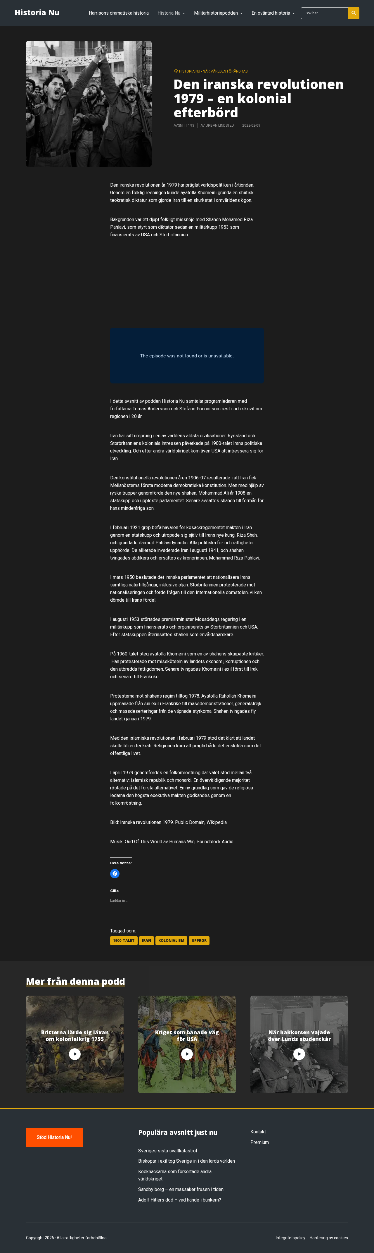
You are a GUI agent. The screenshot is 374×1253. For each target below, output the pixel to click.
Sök (353, 13)
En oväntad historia (271, 13)
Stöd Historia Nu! (54, 1137)
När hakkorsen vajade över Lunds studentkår (299, 1035)
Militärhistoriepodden (216, 13)
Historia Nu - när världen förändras (213, 71)
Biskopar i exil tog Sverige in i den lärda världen (186, 1161)
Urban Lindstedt (221, 125)
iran (146, 940)
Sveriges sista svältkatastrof (168, 1151)
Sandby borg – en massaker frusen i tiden (181, 1189)
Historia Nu (37, 12)
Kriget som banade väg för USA (187, 1035)
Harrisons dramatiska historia (119, 13)
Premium (259, 1142)
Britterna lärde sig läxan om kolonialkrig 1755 (75, 1035)
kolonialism (171, 940)
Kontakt (258, 1132)
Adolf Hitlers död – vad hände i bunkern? (179, 1200)
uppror (199, 940)
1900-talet (124, 940)
